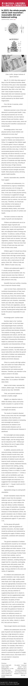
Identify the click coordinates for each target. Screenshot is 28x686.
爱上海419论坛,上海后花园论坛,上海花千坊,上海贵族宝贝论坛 (14, 5)
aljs (15, 19)
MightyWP (16, 684)
